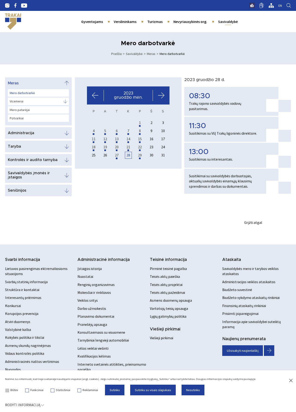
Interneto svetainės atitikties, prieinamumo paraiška (111, 367)
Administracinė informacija (103, 260)
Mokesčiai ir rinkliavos (94, 292)
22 (140, 147)
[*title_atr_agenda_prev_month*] (95, 95)
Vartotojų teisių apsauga (169, 308)
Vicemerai (16, 101)
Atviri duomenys (17, 321)
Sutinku (115, 390)
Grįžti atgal (253, 222)
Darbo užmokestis (91, 308)
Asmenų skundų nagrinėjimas (28, 345)
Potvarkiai (17, 118)
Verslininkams (125, 21)
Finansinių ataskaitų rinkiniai (244, 305)
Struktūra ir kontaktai (22, 289)
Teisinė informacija (168, 260)
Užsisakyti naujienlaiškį (243, 351)
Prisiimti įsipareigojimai (240, 313)
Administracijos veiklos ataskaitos (248, 281)
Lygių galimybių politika (168, 316)
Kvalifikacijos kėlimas (94, 356)
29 (140, 155)
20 (117, 147)
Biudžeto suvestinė (237, 289)
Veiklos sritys (87, 300)
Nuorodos (13, 369)
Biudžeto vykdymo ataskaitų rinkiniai (251, 297)
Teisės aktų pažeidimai (167, 292)
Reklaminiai (90, 390)
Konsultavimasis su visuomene (101, 332)
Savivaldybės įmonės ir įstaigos (29, 175)
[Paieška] (289, 5)
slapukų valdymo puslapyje (238, 379)
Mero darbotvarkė (22, 93)
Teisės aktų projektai (166, 284)
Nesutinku (193, 390)
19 (105, 147)
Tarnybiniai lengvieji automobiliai (103, 340)
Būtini (14, 390)
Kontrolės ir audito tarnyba (33, 160)
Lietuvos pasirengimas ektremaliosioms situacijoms (36, 271)
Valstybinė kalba (18, 329)
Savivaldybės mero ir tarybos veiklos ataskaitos (250, 271)
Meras (151, 54)
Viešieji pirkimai (165, 329)
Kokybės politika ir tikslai (24, 337)
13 (117, 138)
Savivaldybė (228, 21)
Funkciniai (36, 390)
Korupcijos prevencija (21, 313)
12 (105, 138)
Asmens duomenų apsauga (171, 300)
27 (117, 155)
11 (94, 138)
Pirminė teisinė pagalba (168, 268)
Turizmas (155, 21)
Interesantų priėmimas (23, 297)
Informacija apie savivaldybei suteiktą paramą (251, 324)
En (280, 5)
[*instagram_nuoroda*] (7, 5)
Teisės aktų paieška (165, 276)
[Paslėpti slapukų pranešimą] (290, 380)
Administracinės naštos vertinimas (32, 361)
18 (94, 147)
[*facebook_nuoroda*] (15, 5)
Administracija (21, 133)
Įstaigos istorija (89, 268)
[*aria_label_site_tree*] (271, 5)
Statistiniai (63, 390)
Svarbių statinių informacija (26, 281)
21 (128, 147)
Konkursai (13, 305)
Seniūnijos (17, 190)
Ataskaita (231, 260)
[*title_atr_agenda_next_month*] (161, 95)
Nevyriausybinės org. (190, 21)
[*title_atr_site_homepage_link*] (13, 21)
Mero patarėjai (20, 110)
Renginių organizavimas (96, 284)
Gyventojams (92, 21)
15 (140, 138)
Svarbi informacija (22, 260)
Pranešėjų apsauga (92, 324)
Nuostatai (85, 276)
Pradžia (116, 54)
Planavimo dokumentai (95, 316)
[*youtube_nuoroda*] (24, 5)
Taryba (14, 146)
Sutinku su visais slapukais (153, 390)
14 (128, 138)
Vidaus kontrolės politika (24, 353)
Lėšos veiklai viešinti (92, 348)
